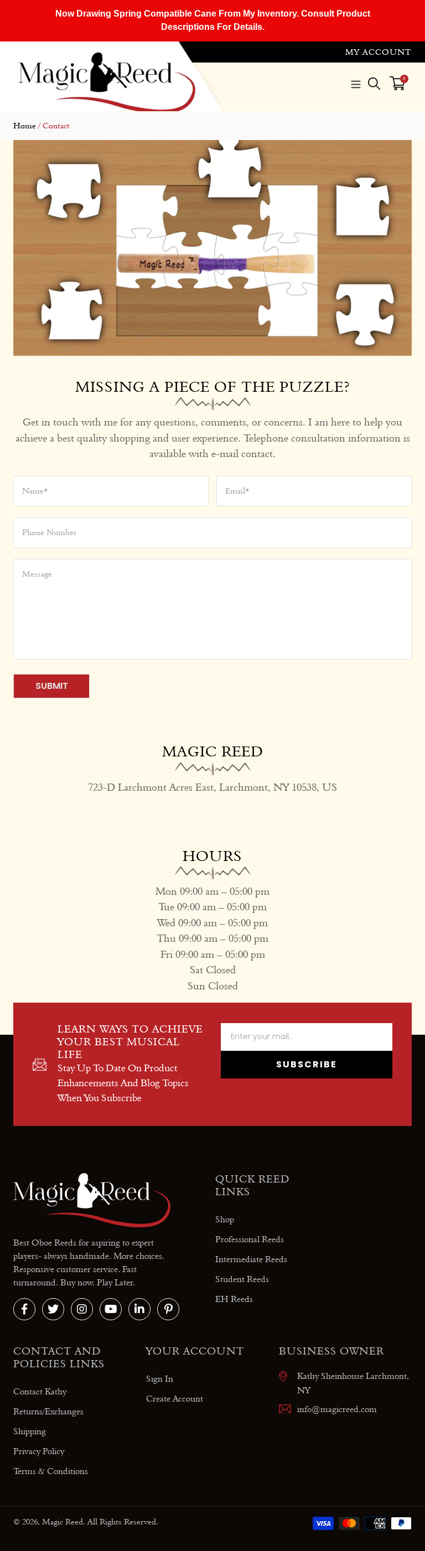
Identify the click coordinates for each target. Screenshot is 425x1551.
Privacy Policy (38, 1451)
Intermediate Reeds (251, 1259)
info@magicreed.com (337, 1409)
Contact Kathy (39, 1391)
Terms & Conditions (50, 1471)
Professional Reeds (249, 1239)
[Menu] (356, 83)
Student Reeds (242, 1279)
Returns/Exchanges (48, 1411)
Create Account (174, 1398)
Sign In (159, 1378)
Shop (224, 1219)
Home (24, 126)
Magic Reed (62, 1522)
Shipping (29, 1431)
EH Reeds (234, 1299)
